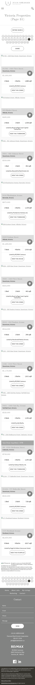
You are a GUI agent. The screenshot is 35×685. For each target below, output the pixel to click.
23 (5, 39)
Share (17, 49)
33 (7, 42)
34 (10, 42)
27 (17, 39)
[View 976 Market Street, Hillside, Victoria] (13, 97)
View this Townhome (17, 134)
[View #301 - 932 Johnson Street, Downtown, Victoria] (17, 141)
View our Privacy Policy (6, 680)
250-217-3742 (17, 638)
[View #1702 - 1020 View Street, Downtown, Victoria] (16, 56)
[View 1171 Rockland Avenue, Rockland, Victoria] (15, 518)
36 (16, 42)
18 (23, 36)
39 (24, 42)
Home (7, 590)
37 (18, 42)
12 (5, 36)
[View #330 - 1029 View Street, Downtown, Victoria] (16, 266)
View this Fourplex (17, 553)
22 (3, 39)
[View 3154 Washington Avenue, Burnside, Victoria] (15, 182)
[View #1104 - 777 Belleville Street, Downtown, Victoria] (17, 476)
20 (29, 36)
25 (11, 39)
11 (3, 36)
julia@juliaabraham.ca (17, 640)
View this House (17, 259)
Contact (22, 593)
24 (8, 39)
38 (21, 42)
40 (27, 42)
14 (11, 36)
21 (31, 36)
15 (14, 36)
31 (29, 39)
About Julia (16, 590)
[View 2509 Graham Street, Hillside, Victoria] (13, 224)
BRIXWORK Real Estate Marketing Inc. (9, 683)
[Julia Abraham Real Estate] (17, 3)
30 (26, 39)
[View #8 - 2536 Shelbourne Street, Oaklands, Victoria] (16, 434)
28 (20, 39)
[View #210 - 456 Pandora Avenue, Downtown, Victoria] (17, 309)
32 (31, 39)
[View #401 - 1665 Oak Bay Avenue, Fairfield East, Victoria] (17, 394)
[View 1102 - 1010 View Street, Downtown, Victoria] (16, 351)
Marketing (13, 593)
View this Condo (17, 90)
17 (20, 36)
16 (17, 36)
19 (26, 36)
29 (23, 39)
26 (14, 39)
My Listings (26, 590)
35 (13, 42)
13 (8, 36)
